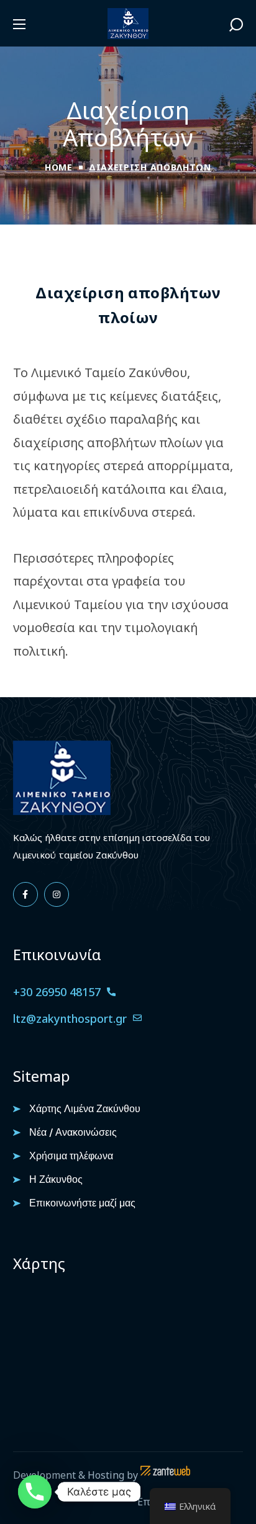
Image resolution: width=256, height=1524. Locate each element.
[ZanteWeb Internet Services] (165, 1475)
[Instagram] (56, 894)
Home (59, 167)
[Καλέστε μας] (35, 1491)
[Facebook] (25, 894)
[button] (236, 24)
